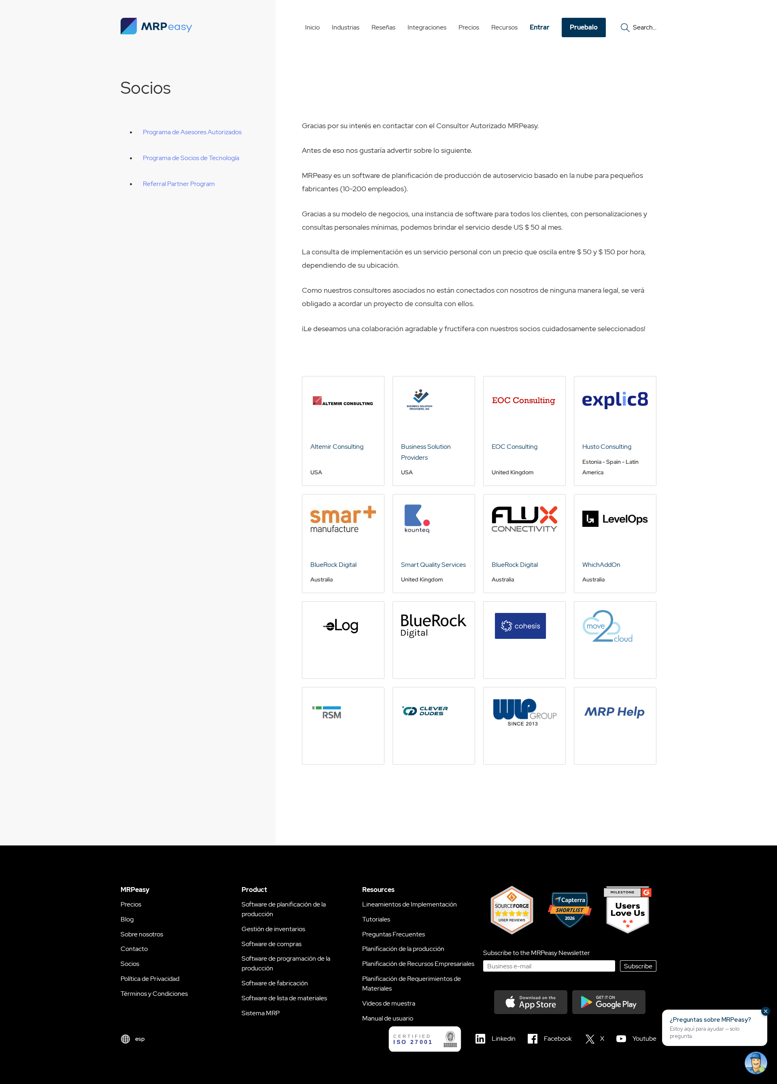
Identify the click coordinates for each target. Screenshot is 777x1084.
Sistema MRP (261, 1013)
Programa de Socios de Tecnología (191, 158)
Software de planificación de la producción (284, 909)
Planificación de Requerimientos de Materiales (411, 983)
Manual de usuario (387, 1018)
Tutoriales (376, 919)
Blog (127, 919)
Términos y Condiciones (154, 993)
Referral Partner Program (179, 184)
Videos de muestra (388, 1003)
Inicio (312, 27)
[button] (714, 1028)
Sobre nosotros (142, 934)
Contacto (134, 949)
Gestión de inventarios (273, 929)
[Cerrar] (765, 1011)
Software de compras (271, 944)
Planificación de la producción (403, 949)
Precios (469, 27)
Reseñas (383, 27)
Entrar (540, 27)
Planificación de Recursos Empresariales (418, 963)
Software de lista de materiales (284, 998)
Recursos (504, 27)
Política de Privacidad (150, 978)
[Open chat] (756, 1063)
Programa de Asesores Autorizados (192, 132)
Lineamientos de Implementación (409, 904)
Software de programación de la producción (286, 963)
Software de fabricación (275, 983)
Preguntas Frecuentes (393, 934)
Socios (130, 963)
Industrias (345, 27)
